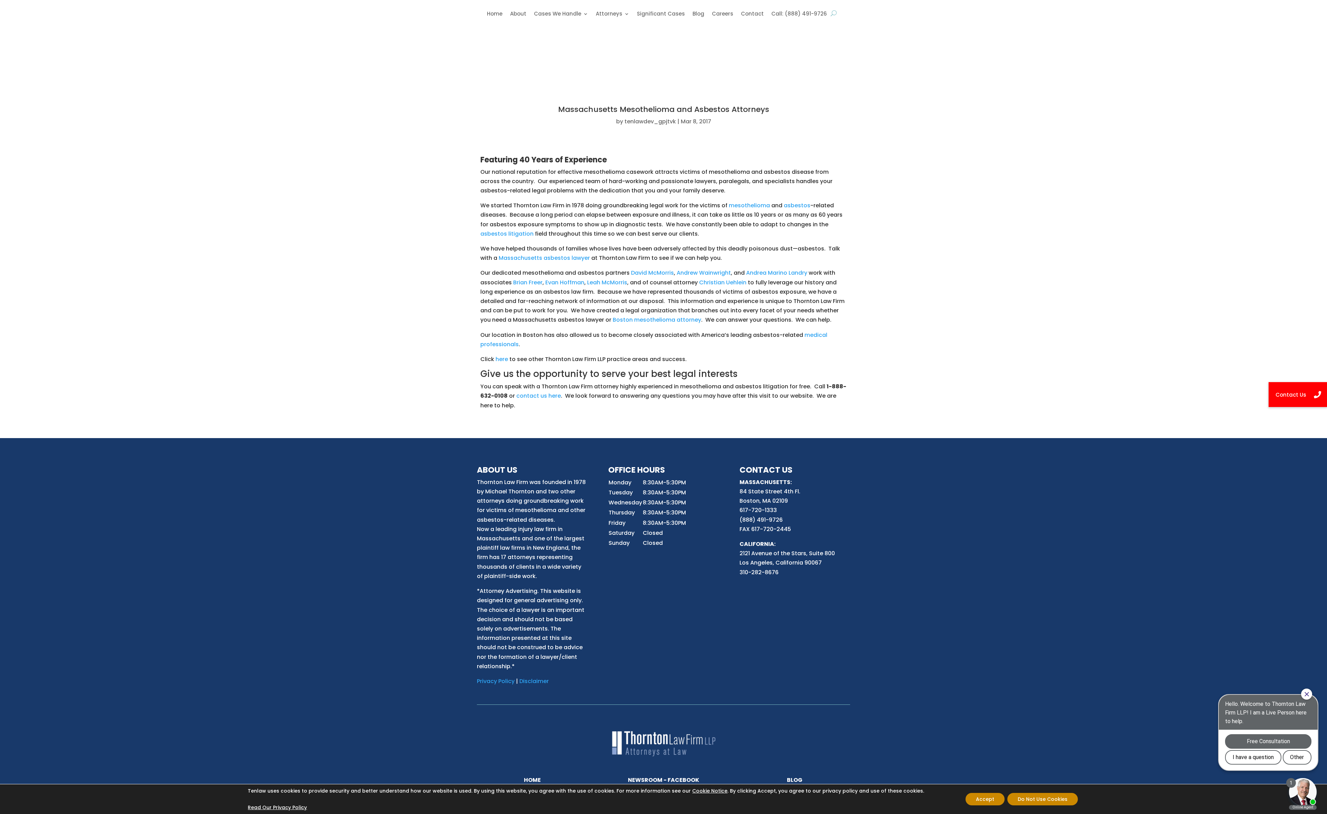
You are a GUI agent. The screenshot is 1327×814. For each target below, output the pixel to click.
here (502, 359)
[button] (1298, 394)
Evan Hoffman (564, 282)
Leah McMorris (607, 282)
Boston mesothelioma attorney (657, 320)
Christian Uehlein (722, 282)
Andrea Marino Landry (776, 273)
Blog (698, 14)
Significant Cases (661, 14)
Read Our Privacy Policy (277, 807)
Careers (722, 14)
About (518, 14)
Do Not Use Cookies (1042, 799)
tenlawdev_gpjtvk (650, 121)
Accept (985, 799)
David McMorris (652, 273)
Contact (752, 14)
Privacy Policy (496, 681)
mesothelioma (749, 205)
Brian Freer (528, 282)
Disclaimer (534, 681)
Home (494, 14)
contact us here (538, 396)
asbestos (797, 205)
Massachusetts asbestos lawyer (544, 258)
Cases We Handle (557, 14)
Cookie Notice (709, 790)
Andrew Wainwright (704, 273)
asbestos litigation (507, 234)
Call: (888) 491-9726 (799, 14)
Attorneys (609, 14)
